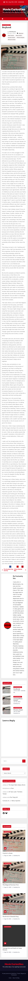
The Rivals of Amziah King (11, 916)
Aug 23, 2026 (8, 855)
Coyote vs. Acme (7, 853)
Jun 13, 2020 (16, 711)
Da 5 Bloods (16, 689)
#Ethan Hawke (19, 35)
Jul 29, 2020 (16, 690)
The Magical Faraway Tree (11, 885)
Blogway (23, 973)
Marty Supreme (16, 800)
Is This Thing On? (13, 797)
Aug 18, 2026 (7, 952)
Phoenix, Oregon (18, 709)
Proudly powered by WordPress (9, 973)
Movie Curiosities (14, 9)
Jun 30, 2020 (16, 701)
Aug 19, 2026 (7, 918)
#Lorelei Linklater (11, 37)
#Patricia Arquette (20, 37)
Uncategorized (7, 831)
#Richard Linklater (11, 39)
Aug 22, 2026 (8, 887)
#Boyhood (21, 33)
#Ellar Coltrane (11, 35)
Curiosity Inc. (12, 31)
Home (10, 977)
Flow (12, 788)
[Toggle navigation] (25, 19)
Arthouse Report (17, 687)
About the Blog (16, 977)
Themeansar (14, 974)
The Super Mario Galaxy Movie (17, 785)
